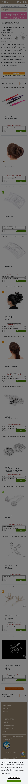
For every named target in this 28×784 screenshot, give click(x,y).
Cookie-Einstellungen (14, 777)
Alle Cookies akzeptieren (14, 781)
